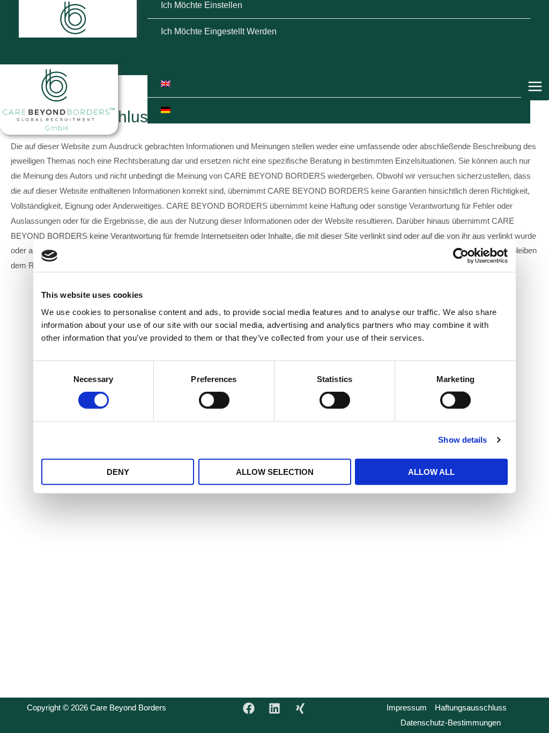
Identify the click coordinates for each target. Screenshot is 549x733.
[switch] (214, 400)
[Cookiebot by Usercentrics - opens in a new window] (461, 256)
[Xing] (300, 708)
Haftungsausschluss (471, 707)
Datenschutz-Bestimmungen (450, 722)
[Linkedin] (274, 708)
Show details (462, 439)
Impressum (407, 707)
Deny (118, 471)
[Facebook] (249, 708)
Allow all (431, 471)
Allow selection (275, 471)
